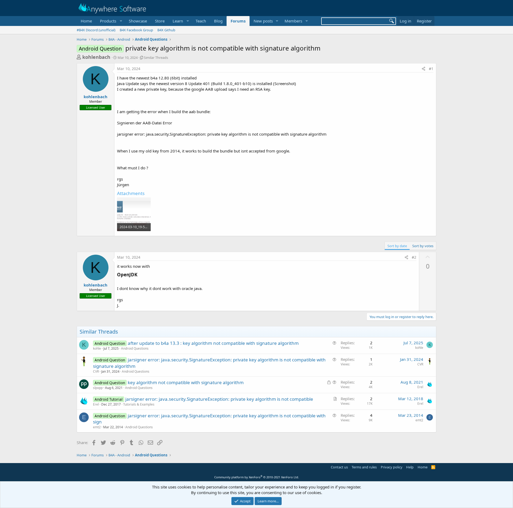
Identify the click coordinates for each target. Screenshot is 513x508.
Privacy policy (391, 467)
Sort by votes (422, 245)
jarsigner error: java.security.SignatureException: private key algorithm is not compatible (219, 399)
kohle (97, 348)
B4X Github (166, 30)
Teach (201, 21)
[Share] (423, 68)
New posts (263, 21)
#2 (414, 257)
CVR (96, 371)
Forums (238, 21)
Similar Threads (156, 57)
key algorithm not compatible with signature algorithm (186, 382)
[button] (110, 21)
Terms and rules (364, 467)
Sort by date (397, 245)
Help (410, 467)
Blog (218, 21)
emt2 (97, 427)
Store (160, 21)
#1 (431, 68)
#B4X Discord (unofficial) (96, 30)
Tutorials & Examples (138, 404)
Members (293, 21)
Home (86, 21)
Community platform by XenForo (256, 477)
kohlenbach (96, 57)
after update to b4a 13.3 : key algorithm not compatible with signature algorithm (213, 343)
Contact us (339, 467)
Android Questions (135, 348)
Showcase (138, 21)
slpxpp (98, 387)
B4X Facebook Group (136, 30)
